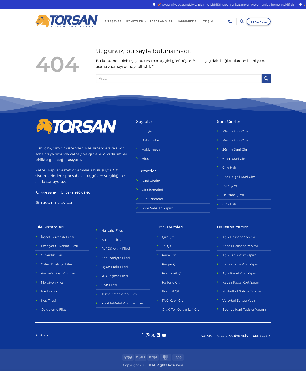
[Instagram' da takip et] (147, 335)
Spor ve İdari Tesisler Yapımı (244, 309)
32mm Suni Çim (235, 131)
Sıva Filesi (109, 285)
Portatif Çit (170, 291)
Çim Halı (229, 168)
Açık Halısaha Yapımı (238, 237)
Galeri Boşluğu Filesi (57, 264)
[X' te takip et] (153, 335)
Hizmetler (134, 21)
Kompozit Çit (172, 273)
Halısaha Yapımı (233, 227)
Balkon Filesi (111, 240)
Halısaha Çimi (233, 195)
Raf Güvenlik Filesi (115, 249)
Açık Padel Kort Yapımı (240, 273)
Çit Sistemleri (152, 190)
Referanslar (161, 21)
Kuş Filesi (48, 301)
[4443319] (230, 21)
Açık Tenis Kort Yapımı (239, 255)
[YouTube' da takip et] (164, 335)
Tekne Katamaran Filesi (119, 294)
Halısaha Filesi (112, 230)
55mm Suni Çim (235, 140)
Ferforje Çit (171, 282)
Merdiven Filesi (53, 282)
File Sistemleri (153, 199)
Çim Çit (168, 237)
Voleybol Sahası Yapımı (240, 301)
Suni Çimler (151, 181)
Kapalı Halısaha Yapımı (240, 246)
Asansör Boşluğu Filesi (59, 273)
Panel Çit (169, 255)
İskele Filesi (50, 291)
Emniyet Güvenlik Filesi (59, 246)
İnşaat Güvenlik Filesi (57, 237)
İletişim (206, 21)
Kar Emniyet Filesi (115, 258)
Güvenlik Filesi (52, 255)
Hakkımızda (186, 21)
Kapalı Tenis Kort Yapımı (241, 264)
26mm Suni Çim (235, 149)
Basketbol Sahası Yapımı (241, 291)
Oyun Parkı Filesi (114, 267)
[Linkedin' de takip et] (158, 335)
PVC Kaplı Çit (172, 301)
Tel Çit (167, 246)
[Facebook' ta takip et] (142, 335)
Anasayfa (113, 21)
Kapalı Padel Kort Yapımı (241, 282)
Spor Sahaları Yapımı (158, 208)
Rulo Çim (229, 186)
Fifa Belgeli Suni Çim (238, 177)
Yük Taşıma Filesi (114, 276)
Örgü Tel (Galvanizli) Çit (180, 309)
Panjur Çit (170, 264)
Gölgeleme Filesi (54, 309)
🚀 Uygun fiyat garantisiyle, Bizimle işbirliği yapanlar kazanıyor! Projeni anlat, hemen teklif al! (221, 4)
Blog (145, 159)
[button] (242, 21)
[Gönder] (266, 78)
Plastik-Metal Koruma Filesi (122, 303)
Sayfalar (144, 121)
